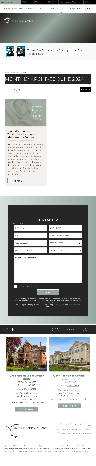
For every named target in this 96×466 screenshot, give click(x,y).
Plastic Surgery (24, 2)
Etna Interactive (86, 433)
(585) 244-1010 (30, 389)
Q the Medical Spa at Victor (69, 375)
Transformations (65, 2)
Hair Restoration (38, 2)
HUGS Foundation (76, 2)
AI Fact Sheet (85, 329)
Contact (88, 9)
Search (85, 89)
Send (48, 292)
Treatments (30, 9)
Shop (51, 9)
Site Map (71, 329)
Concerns (17, 9)
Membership (75, 9)
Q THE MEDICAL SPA (7, 2)
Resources (61, 9)
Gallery (42, 9)
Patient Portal (86, 2)
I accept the (23, 286)
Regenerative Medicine (51, 2)
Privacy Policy (60, 305)
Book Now (26, 409)
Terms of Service (75, 305)
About (7, 9)
